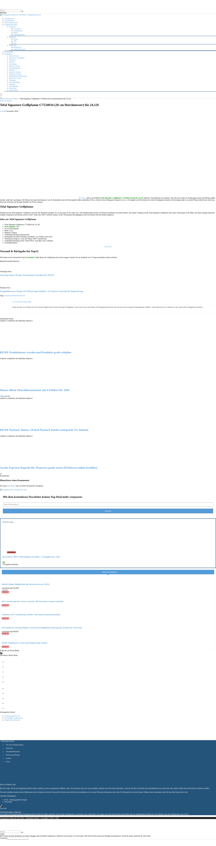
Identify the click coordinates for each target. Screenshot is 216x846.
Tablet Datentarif (19, 49)
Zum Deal (5, 592)
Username (3, 838)
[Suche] (22, 832)
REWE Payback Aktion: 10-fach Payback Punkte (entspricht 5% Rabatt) (44, 429)
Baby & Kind (14, 56)
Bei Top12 (82, 198)
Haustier (12, 70)
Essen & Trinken (15, 72)
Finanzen (12, 60)
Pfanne (14, 296)
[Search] (1, 97)
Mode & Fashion (15, 74)
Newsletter (8, 802)
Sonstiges (12, 80)
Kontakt (8, 758)
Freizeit (11, 62)
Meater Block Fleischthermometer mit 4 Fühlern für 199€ (34, 390)
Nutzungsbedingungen (13, 751)
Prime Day (13, 88)
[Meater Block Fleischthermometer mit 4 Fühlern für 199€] (23, 385)
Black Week (13, 90)
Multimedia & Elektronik (18, 76)
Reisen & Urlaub (15, 78)
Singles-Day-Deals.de (12, 720)
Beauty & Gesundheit (16, 58)
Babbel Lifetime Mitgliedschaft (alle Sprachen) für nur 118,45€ (25, 584)
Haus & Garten (14, 66)
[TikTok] (1, 653)
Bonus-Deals (11, 23)
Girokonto (17, 29)
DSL (15, 41)
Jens (1, 111)
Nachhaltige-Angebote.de (13, 718)
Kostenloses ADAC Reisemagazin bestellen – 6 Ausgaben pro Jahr (31, 557)
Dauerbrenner (9, 21)
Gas (15, 43)
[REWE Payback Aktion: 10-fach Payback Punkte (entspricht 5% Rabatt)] (23, 425)
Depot (16, 33)
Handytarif (17, 47)
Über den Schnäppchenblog (14, 745)
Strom (16, 39)
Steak (19, 296)
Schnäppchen (9, 19)
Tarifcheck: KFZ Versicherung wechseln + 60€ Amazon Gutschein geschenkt (31, 615)
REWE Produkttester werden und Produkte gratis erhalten (35, 352)
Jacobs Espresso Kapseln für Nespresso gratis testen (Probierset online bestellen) (48, 467)
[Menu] (1, 94)
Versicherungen (14, 82)
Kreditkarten (18, 31)
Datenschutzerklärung (13, 755)
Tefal (23, 296)
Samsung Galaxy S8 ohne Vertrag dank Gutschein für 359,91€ (27, 275)
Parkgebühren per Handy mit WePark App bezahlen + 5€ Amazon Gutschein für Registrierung (41, 291)
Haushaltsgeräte (14, 68)
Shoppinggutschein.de (12, 716)
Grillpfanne (8, 296)
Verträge (12, 84)
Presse (8, 762)
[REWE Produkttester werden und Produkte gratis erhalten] (23, 348)
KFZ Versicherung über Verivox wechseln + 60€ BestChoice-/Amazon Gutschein (32, 601)
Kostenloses (8, 52)
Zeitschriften (13, 86)
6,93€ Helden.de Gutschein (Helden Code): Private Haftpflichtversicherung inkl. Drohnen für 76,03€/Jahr (42, 628)
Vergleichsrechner (10, 25)
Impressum (9, 748)
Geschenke (13, 64)
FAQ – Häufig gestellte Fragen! (15, 800)
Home (2, 99)
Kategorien (8, 54)
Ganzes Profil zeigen (19, 302)
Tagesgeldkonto (19, 35)
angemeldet (11, 486)
